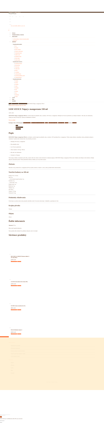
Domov (10, 103)
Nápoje (46, 122)
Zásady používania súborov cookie (18, 353)
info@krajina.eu (12, 409)
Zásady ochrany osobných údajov (18, 350)
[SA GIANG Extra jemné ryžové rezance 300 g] (19, 279)
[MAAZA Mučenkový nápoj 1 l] (19, 327)
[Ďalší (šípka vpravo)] (1, 422)
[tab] (58, 125)
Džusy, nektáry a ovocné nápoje (37, 122)
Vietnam (66, 122)
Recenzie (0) (18, 129)
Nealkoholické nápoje (23, 103)
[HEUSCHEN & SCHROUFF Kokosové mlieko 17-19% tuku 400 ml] (19, 254)
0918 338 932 (11, 407)
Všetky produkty (15, 103)
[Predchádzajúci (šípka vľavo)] (0, 422)
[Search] (1, 417)
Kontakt (12, 372)
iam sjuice (74, 122)
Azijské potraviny (27, 122)
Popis (17, 125)
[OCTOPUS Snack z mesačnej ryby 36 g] (19, 303)
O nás (12, 367)
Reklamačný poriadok (15, 345)
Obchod (12, 365)
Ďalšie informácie (19, 127)
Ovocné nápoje (61, 122)
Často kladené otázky (15, 356)
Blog (12, 370)
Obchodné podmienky (15, 348)
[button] (14, 261)
